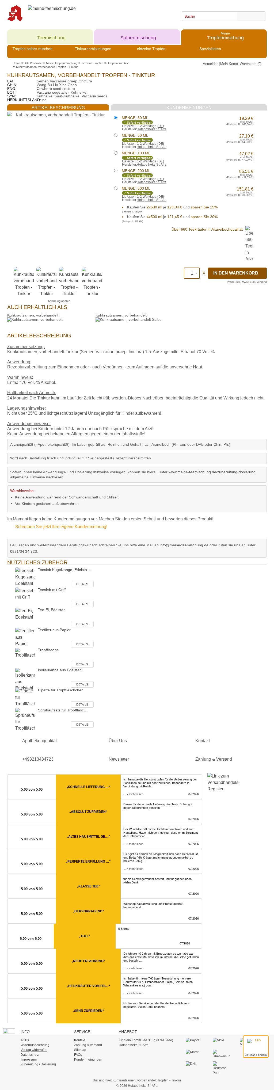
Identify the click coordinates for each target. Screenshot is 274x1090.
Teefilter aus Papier (54, 630)
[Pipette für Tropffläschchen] (25, 697)
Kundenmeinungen (88, 1059)
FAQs (78, 1055)
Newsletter (119, 759)
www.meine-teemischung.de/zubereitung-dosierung (212, 472)
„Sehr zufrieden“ (88, 1011)
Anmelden (210, 64)
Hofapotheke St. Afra (151, 129)
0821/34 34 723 (23, 551)
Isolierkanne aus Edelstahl (60, 670)
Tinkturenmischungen (93, 49)
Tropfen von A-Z (118, 63)
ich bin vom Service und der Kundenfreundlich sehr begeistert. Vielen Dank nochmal (156, 1005)
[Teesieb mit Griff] (25, 597)
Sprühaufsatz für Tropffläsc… (62, 710)
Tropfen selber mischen (32, 49)
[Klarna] (194, 1052)
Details (82, 584)
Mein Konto (229, 64)
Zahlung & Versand (213, 759)
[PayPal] (194, 1040)
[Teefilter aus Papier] (25, 637)
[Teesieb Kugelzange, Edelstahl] (25, 577)
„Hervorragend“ (88, 911)
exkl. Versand (258, 281)
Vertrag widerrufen (34, 1050)
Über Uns (118, 740)
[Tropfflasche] (25, 657)
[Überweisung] (221, 1054)
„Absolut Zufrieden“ (88, 812)
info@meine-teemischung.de (184, 545)
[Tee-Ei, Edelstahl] (25, 617)
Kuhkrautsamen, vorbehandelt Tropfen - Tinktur (47, 66)
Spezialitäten (210, 49)
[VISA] (221, 1040)
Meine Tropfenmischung (61, 63)
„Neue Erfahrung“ (88, 961)
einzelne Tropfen (151, 49)
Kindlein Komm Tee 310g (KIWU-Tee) (146, 1040)
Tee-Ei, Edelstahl (52, 610)
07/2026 (193, 794)
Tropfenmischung (225, 36)
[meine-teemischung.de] (69, 13)
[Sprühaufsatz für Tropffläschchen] (25, 719)
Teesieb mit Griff (52, 590)
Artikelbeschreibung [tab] (58, 107)
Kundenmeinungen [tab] (189, 107)
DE (160, 126)
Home (16, 63)
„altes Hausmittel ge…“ (88, 837)
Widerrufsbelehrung (35, 1045)
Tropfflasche (48, 650)
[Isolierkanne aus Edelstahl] (25, 679)
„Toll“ (84, 936)
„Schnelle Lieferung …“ (88, 787)
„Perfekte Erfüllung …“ (88, 861)
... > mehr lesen (133, 794)
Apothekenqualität (39, 740)
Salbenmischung (138, 36)
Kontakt (202, 740)
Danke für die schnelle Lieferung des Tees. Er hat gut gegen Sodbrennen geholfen (157, 806)
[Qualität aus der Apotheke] (17, 13)
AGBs (25, 1040)
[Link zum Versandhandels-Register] (220, 786)
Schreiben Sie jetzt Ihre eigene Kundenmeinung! (61, 526)
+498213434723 (38, 759)
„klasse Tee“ (88, 886)
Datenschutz (30, 1055)
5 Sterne (123, 928)
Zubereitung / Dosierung (38, 1064)
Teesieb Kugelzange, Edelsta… (64, 569)
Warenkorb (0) (250, 64)
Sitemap (80, 1050)
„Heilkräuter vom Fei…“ (88, 986)
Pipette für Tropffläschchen (60, 690)
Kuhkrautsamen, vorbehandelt (32, 315)
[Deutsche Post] (221, 1068)
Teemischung (51, 36)
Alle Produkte (33, 63)
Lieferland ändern (256, 1054)
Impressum (29, 1059)
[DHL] (194, 1064)
